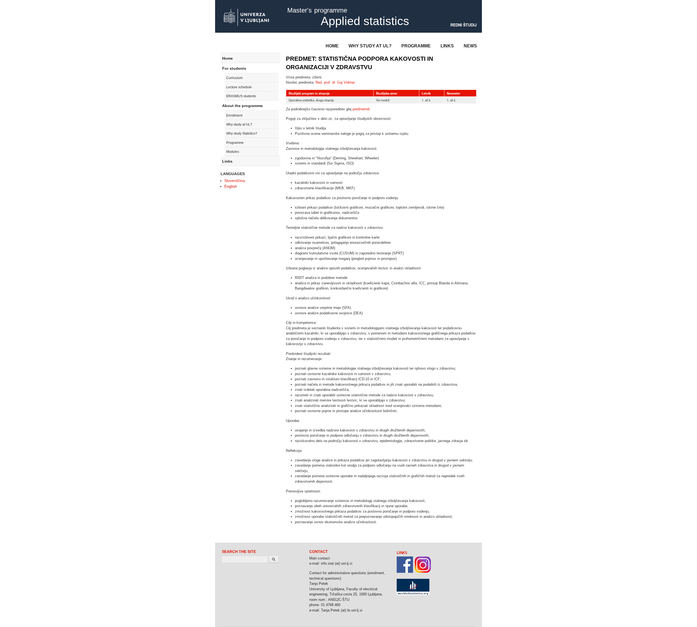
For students (234, 68)
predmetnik (361, 109)
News (470, 45)
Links (447, 45)
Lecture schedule (239, 87)
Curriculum (234, 78)
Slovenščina (234, 180)
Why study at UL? (370, 45)
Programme (416, 45)
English (230, 186)
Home (332, 45)
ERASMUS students (241, 96)
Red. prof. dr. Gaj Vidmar (335, 82)
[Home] (246, 18)
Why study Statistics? (241, 133)
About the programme (242, 106)
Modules (232, 152)
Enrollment (234, 115)
